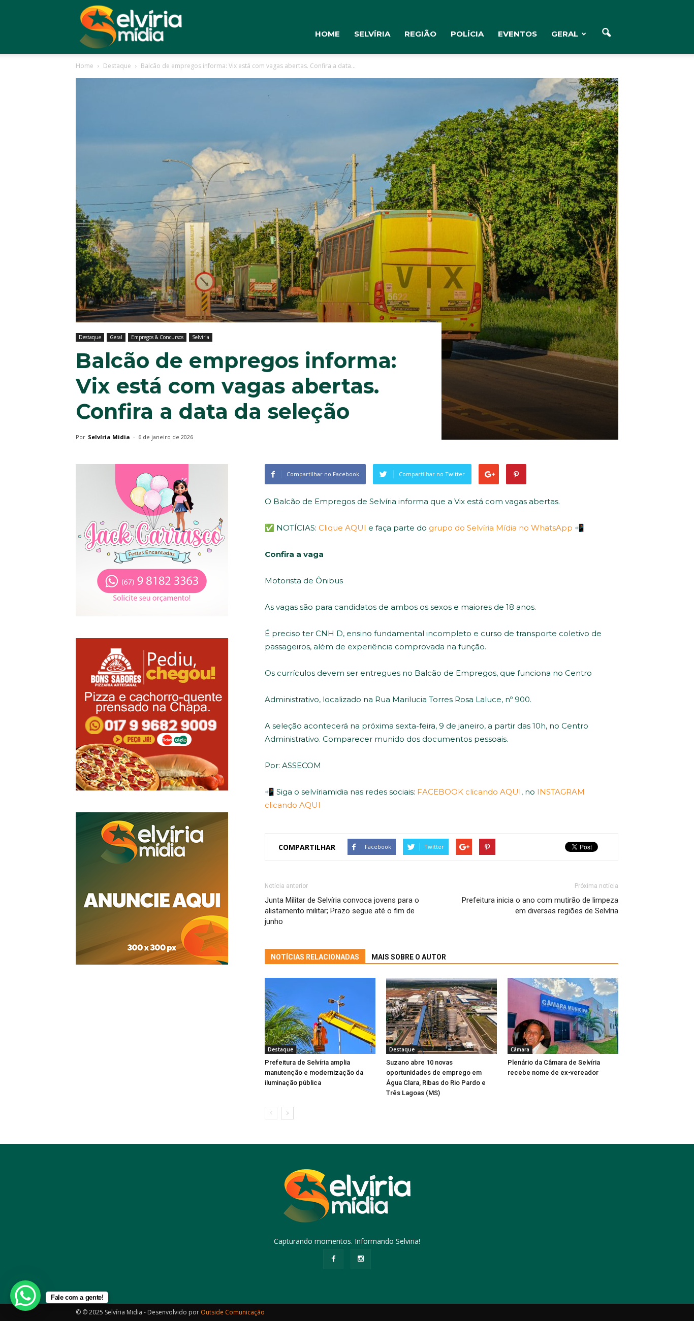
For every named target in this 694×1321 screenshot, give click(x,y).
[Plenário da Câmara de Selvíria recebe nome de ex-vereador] (563, 1016)
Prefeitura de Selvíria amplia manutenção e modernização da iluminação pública (314, 1072)
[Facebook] (333, 1259)
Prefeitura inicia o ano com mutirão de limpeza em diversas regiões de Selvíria (540, 905)
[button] (606, 33)
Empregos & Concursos (157, 337)
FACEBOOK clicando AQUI (469, 792)
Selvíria (372, 34)
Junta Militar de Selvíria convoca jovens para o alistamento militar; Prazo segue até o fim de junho (342, 911)
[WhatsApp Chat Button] (25, 1295)
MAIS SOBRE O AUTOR (408, 957)
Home (84, 65)
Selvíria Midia (109, 437)
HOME (327, 34)
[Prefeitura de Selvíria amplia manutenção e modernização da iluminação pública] (320, 1016)
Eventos (517, 34)
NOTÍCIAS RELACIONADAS (315, 957)
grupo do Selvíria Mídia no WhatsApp (501, 528)
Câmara (520, 1049)
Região (420, 34)
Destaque (90, 337)
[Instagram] (361, 1259)
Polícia (467, 34)
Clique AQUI (342, 528)
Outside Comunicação (233, 1312)
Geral (564, 34)
